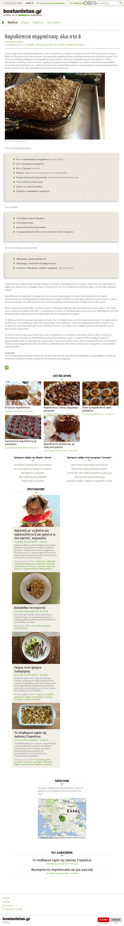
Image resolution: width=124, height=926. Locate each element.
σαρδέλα (49, 694)
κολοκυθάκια (20, 628)
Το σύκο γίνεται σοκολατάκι (50, 3)
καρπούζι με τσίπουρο (25, 566)
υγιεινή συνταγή (32, 699)
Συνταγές (29, 44)
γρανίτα (18, 568)
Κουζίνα (29, 411)
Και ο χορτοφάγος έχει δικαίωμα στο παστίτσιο (33, 468)
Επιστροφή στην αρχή (12, 909)
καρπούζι (40, 561)
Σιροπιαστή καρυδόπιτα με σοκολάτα (21, 442)
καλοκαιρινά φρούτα (24, 563)
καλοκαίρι (51, 561)
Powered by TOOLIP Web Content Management (116, 920)
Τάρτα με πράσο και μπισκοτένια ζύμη (89, 476)
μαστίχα (48, 764)
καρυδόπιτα (42, 44)
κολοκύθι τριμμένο (41, 625)
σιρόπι (80, 44)
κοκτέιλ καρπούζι (46, 566)
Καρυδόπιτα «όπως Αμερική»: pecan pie (61, 409)
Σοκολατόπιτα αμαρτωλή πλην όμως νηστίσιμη (32, 464)
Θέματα (43, 541)
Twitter (86, 3)
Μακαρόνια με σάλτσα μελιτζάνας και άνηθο (89, 468)
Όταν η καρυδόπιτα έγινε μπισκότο (97, 409)
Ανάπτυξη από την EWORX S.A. (103, 920)
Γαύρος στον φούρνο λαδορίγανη (27, 669)
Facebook (90, 3)
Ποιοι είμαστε (53, 22)
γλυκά (61, 44)
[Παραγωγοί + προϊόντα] (62, 838)
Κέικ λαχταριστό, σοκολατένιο (32, 472)
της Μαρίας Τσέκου (14, 42)
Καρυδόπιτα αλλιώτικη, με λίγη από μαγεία (59, 445)
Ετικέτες (6, 898)
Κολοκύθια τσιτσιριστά (29, 607)
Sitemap (6, 902)
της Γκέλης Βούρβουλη (54, 414)
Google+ (94, 3)
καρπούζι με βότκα (45, 563)
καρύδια (53, 44)
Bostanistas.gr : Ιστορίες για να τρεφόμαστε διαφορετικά (22, 12)
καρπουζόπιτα (30, 568)
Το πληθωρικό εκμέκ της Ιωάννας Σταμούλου (30, 734)
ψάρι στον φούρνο (35, 696)
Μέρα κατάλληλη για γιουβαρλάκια (33, 476)
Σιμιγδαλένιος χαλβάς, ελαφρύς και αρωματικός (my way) (89, 480)
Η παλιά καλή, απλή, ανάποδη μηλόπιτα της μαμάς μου (89, 472)
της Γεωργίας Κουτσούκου (56, 450)
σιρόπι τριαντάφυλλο (31, 764)
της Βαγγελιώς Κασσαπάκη (17, 447)
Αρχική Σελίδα (3, 22)
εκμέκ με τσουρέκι (32, 761)
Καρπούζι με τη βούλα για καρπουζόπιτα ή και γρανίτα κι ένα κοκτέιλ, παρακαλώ (35, 534)
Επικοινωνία (7, 905)
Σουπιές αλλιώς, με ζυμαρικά (32, 480)
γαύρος (40, 694)
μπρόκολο (19, 696)
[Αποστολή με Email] (6, 367)
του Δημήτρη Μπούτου (93, 414)
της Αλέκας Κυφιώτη (14, 411)
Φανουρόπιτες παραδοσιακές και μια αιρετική (89, 464)
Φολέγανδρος (46, 568)
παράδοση (71, 44)
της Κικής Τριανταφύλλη (26, 541)
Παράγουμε (38, 22)
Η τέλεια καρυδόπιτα (17, 407)
